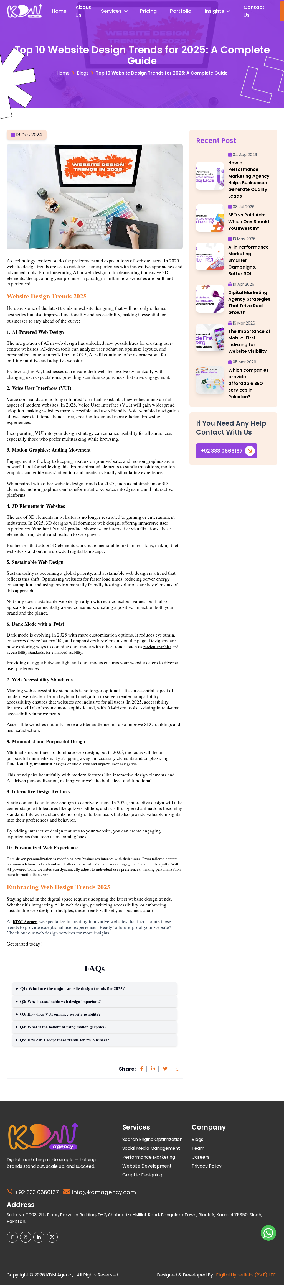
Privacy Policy (207, 1166)
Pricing (148, 10)
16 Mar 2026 (244, 323)
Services (111, 10)
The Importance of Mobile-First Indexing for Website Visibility (249, 341)
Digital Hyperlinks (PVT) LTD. (246, 1275)
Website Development (147, 1166)
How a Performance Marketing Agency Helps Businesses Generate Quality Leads (249, 179)
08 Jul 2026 (244, 207)
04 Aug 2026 (245, 154)
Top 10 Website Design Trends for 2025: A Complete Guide (162, 73)
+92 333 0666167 (222, 450)
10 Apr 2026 (243, 284)
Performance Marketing (148, 1157)
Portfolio (180, 10)
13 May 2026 (244, 239)
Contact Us (254, 11)
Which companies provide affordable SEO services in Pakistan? (248, 383)
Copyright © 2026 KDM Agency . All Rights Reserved (62, 1275)
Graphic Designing (142, 1175)
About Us (83, 11)
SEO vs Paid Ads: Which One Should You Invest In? (248, 221)
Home (59, 10)
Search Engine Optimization (152, 1139)
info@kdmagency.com (104, 1192)
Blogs (82, 73)
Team (198, 1148)
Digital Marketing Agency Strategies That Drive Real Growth (249, 302)
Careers (200, 1157)
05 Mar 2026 (244, 362)
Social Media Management (151, 1148)
